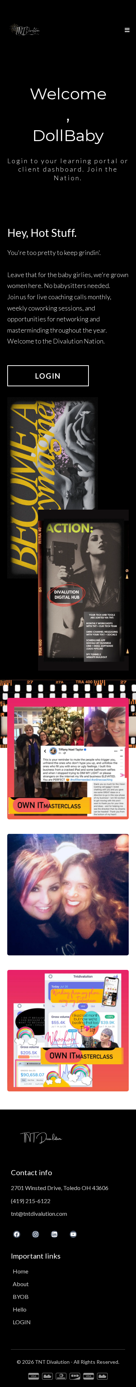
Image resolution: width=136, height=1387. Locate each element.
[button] (126, 30)
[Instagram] (35, 1234)
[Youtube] (73, 1234)
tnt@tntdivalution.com (39, 1213)
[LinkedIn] (54, 1234)
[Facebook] (16, 1234)
